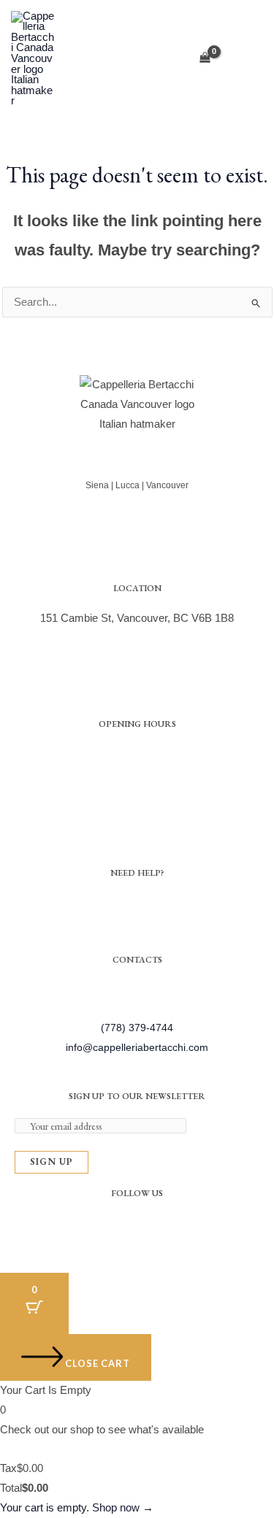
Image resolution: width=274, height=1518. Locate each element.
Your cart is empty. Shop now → (76, 1508)
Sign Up (51, 1161)
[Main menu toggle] (247, 58)
